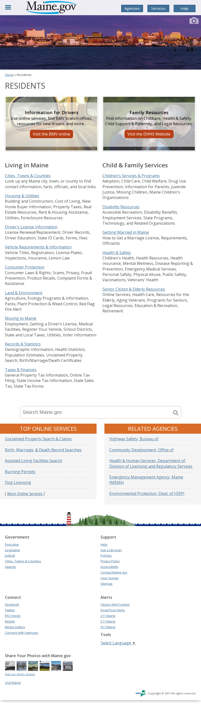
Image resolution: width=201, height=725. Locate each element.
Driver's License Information (31, 227)
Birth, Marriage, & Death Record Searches (43, 450)
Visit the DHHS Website (148, 134)
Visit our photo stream (20, 674)
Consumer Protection (24, 267)
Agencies (132, 8)
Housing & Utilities (22, 195)
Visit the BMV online (51, 134)
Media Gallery (15, 627)
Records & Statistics (23, 344)
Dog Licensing (18, 482)
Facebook (12, 604)
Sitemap (106, 583)
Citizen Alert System (115, 604)
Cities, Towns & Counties (27, 175)
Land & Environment (23, 292)
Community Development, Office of (141, 450)
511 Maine (107, 621)
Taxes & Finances (21, 369)
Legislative (12, 550)
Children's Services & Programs (131, 175)
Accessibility (109, 567)
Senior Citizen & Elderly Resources (133, 289)
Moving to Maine (20, 318)
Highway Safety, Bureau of (133, 439)
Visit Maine (13, 682)
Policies (106, 555)
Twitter (10, 610)
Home (9, 75)
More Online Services (25, 493)
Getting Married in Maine (125, 232)
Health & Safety (116, 252)
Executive (12, 544)
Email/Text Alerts (112, 610)
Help (184, 8)
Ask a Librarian (111, 550)
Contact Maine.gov (113, 572)
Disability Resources (120, 206)
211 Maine (107, 616)
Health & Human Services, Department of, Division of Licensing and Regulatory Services (150, 463)
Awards (10, 567)
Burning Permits (20, 471)
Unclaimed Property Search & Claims (38, 439)
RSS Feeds (13, 616)
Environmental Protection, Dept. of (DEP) (146, 493)
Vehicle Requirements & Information (38, 247)
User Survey (109, 578)
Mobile (10, 621)
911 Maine (107, 627)
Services (158, 8)
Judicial (10, 555)
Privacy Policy (110, 561)
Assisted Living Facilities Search (33, 460)
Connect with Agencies (21, 632)
